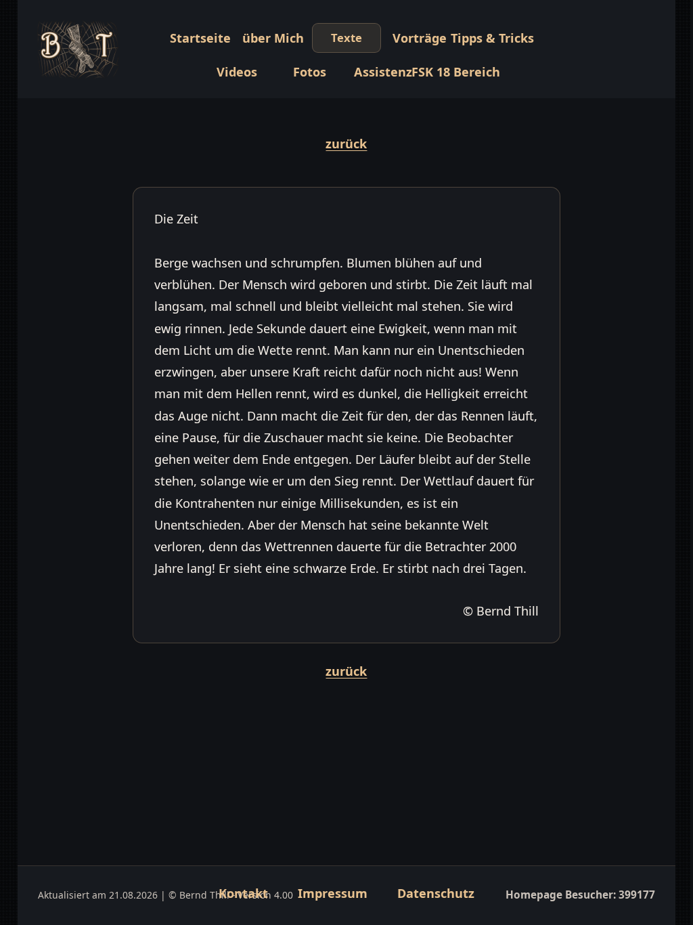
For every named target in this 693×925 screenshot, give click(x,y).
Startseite (200, 38)
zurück (346, 143)
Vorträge (420, 38)
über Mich (273, 38)
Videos (237, 72)
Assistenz (383, 72)
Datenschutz (435, 893)
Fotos (309, 72)
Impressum (332, 893)
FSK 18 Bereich (456, 72)
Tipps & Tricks (492, 38)
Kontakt (243, 893)
